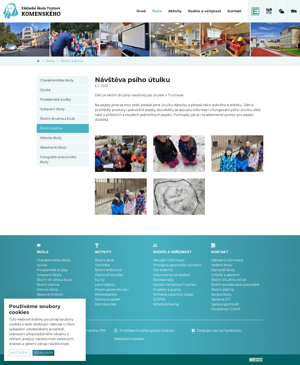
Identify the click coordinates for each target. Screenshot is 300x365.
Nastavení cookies (128, 339)
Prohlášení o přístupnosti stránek (146, 331)
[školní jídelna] (269, 11)
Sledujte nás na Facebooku (219, 331)
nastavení (19, 353)
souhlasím (43, 353)
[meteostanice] (281, 11)
